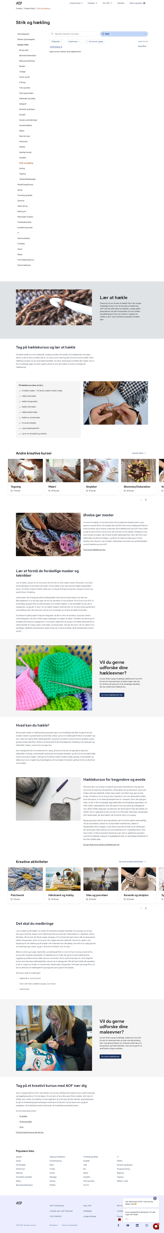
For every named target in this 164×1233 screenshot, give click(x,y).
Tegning (22, 174)
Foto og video (24, 88)
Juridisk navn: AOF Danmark (61, 1211)
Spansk (19, 1157)
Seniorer (21, 200)
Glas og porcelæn (26, 93)
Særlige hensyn (25, 152)
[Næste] (146, 500)
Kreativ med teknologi (28, 120)
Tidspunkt (55, 41)
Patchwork (23, 141)
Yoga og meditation (57, 1157)
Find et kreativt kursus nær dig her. (30, 1132)
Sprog (20, 190)
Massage (53, 1177)
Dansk (18, 1161)
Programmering (123, 1169)
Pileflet (22, 147)
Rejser (20, 254)
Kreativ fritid (29, 8)
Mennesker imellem (25, 217)
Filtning (22, 82)
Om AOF (106, 3)
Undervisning (75, 3)
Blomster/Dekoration (27, 55)
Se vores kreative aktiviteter (131, 861)
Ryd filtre (142, 46)
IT (18, 233)
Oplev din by (23, 206)
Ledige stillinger (89, 1216)
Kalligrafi (22, 104)
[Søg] (52, 34)
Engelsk (86, 1161)
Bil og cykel (23, 50)
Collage (22, 71)
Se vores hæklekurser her (111, 695)
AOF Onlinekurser (57, 1205)
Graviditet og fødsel (24, 1177)
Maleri (21, 131)
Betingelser (54, 1225)
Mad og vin (22, 211)
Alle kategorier (23, 34)
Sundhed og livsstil (25, 227)
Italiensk (19, 1173)
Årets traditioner (24, 265)
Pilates (119, 1161)
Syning (22, 168)
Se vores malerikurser (110, 1056)
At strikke (23, 1116)
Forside (19, 8)
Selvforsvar (20, 1169)
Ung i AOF (87, 1205)
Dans (52, 1165)
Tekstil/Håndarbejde (27, 179)
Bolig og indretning (27, 61)
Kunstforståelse (25, 125)
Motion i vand (122, 1181)
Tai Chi (86, 1185)
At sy (21, 1127)
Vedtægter (87, 1211)
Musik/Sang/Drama (25, 184)
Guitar (52, 1173)
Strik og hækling (26, 163)
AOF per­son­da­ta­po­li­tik (70, 1225)
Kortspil (22, 114)
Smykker (22, 157)
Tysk (85, 1165)
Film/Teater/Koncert (26, 260)
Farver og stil (24, 77)
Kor (84, 1169)
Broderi (22, 66)
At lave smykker (26, 1121)
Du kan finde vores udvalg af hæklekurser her (101, 844)
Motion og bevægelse (26, 39)
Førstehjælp (21, 1165)
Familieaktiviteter (25, 222)
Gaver (20, 249)
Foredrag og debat (25, 195)
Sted (107, 34)
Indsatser (91, 3)
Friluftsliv (21, 244)
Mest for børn (24, 136)
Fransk (52, 1169)
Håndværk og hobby (27, 98)
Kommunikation (24, 238)
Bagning (120, 1173)
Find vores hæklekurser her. (94, 550)
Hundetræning (55, 1161)
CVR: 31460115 (55, 1216)
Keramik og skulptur (27, 109)
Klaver (85, 1173)
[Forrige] (141, 500)
